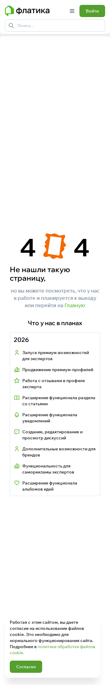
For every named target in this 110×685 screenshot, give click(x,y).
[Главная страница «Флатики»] (35, 11)
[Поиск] (11, 25)
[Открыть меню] (72, 11)
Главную (74, 305)
